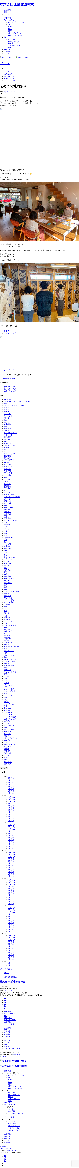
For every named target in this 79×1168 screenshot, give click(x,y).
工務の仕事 (8, 473)
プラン (6, 522)
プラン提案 (8, 598)
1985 (5, 449)
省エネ (6, 683)
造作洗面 (7, 570)
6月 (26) (11, 782)
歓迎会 (6, 613)
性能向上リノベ (10, 454)
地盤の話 (7, 759)
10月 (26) (11, 829)
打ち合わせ (8, 708)
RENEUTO (8, 49)
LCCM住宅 (8, 407)
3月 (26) (11, 927)
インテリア (8, 715)
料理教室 (7, 437)
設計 (10, 24)
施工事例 (7, 18)
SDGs (10, 48)
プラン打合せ (9, 460)
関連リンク (8, 1046)
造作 (5, 572)
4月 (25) (11, 787)
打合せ (6, 447)
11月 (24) (11, 882)
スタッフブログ (10, 80)
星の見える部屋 (10, 578)
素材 (10, 31)
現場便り (7, 751)
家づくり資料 (9, 602)
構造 (5, 657)
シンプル (7, 414)
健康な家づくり (14, 42)
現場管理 (7, 670)
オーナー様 (8, 695)
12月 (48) (11, 852)
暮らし (6, 490)
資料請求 (7, 1034)
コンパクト (8, 416)
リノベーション (10, 725)
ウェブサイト (9, 630)
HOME (6, 973)
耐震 (5, 403)
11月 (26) (11, 799)
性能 (10, 26)
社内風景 (7, 710)
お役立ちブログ (10, 76)
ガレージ (7, 499)
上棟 (5, 623)
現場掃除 (7, 596)
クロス (6, 615)
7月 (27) (11, 918)
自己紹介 (7, 721)
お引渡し (7, 740)
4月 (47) (11, 870)
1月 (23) (11, 793)
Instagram (7, 619)
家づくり (7, 492)
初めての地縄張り (10, 977)
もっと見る (4, 768)
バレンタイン (9, 685)
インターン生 (9, 529)
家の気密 (7, 764)
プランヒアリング (10, 625)
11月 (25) (11, 910)
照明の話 (7, 399)
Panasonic (7, 422)
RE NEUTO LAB (10, 659)
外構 (5, 550)
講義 (5, 680)
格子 (5, 505)
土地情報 (7, 51)
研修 (5, 700)
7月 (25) (11, 808)
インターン (8, 642)
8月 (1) (10, 963)
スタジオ (7, 469)
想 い (9, 1090)
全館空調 (7, 503)
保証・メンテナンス (15, 33)
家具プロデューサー (11, 646)
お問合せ (7, 1036)
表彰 (5, 678)
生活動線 (7, 548)
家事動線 (7, 546)
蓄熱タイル (8, 466)
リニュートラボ (10, 672)
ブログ (6, 54)
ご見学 (6, 482)
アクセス (7, 1030)
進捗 (5, 540)
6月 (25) (11, 893)
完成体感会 (8, 583)
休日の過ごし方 (10, 557)
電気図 (6, 535)
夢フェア (7, 565)
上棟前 (6, 431)
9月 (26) (11, 831)
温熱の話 (7, 753)
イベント (7, 14)
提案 (5, 611)
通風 (5, 653)
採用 (5, 12)
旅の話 (6, 663)
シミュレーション (10, 445)
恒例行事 (7, 420)
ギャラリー (8, 712)
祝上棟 (6, 749)
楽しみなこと (9, 458)
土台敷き (7, 479)
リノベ (6, 451)
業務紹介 (7, 525)
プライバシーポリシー (12, 1048)
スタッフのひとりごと (12, 661)
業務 (5, 533)
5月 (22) (11, 840)
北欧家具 (7, 475)
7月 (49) (11, 863)
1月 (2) (10, 965)
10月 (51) (11, 857)
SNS (5, 687)
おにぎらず (8, 439)
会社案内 (7, 10)
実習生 (6, 644)
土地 (5, 628)
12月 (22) (11, 797)
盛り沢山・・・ (10, 747)
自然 (5, 585)
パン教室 (7, 462)
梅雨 (5, 589)
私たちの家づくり (10, 20)
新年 (5, 426)
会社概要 (11, 1109)
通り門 (6, 581)
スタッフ (7, 723)
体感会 (6, 757)
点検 (5, 648)
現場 (5, 668)
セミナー (7, 742)
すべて (6, 72)
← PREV (3, 378)
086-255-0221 (8, 991)
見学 (5, 706)
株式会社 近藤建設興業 (17, 4)
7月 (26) (11, 780)
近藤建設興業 (9, 494)
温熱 (5, 441)
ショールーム (9, 704)
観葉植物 (7, 576)
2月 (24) (11, 791)
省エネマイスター (10, 655)
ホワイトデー (9, 651)
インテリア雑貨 (10, 717)
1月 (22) (11, 821)
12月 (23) (11, 825)
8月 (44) (11, 861)
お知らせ (7, 1040)
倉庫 (5, 527)
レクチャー (8, 331)
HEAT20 (7, 636)
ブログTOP (12, 1121)
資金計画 (7, 486)
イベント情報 (9, 600)
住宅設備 (7, 424)
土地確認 (7, 514)
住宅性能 (7, 456)
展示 (5, 477)
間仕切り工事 (9, 538)
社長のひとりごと (10, 78)
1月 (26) (11, 848)
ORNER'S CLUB (6, 1148)
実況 (5, 516)
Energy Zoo (8, 443)
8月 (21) (11, 889)
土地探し (7, 604)
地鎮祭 (6, 736)
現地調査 (7, 638)
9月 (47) (11, 859)
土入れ (6, 640)
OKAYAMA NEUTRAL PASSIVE (17, 401)
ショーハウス (9, 689)
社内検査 (7, 411)
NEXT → (16, 378)
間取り (6, 418)
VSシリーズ (8, 731)
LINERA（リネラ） (15, 35)
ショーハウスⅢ (9, 691)
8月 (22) (11, 916)
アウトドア (8, 559)
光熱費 (6, 593)
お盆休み (7, 512)
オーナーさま (9, 621)
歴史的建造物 (9, 665)
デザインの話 (9, 729)
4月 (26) (11, 842)
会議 (5, 697)
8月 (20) (11, 778)
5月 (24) (11, 784)
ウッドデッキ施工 (10, 520)
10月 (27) (11, 801)
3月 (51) (11, 872)
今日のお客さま (10, 744)
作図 (5, 574)
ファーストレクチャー (12, 591)
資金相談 (7, 484)
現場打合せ (8, 617)
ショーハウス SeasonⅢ (12, 497)
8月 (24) (11, 806)
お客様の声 (8, 74)
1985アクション (14, 46)
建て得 (6, 702)
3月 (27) (11, 789)
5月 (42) (11, 867)
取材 (5, 609)
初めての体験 (9, 507)
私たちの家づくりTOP (16, 22)
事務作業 (7, 471)
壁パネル (7, 464)
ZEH (5, 727)
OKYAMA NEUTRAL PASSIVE (15, 406)
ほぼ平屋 (7, 501)
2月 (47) (11, 874)
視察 (5, 674)
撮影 (5, 606)
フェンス (7, 553)
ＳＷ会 (6, 755)
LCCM (10, 44)
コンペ (6, 676)
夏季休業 (7, 518)
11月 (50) (11, 854)
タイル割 (7, 544)
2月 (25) (11, 846)
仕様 (10, 29)
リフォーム (8, 435)
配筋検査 (7, 488)
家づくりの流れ (6, 969)
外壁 (5, 555)
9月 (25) (11, 803)
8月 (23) (11, 944)
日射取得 (7, 428)
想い (5, 37)
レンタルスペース (10, 433)
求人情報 (7, 1032)
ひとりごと (8, 762)
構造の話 (7, 734)
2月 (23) (11, 901)
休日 (5, 587)
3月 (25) (11, 899)
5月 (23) (11, 812)
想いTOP (11, 39)
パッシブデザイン (10, 738)
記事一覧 (9, 378)
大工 (5, 531)
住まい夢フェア (10, 563)
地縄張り (7, 510)
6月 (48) (11, 865)
